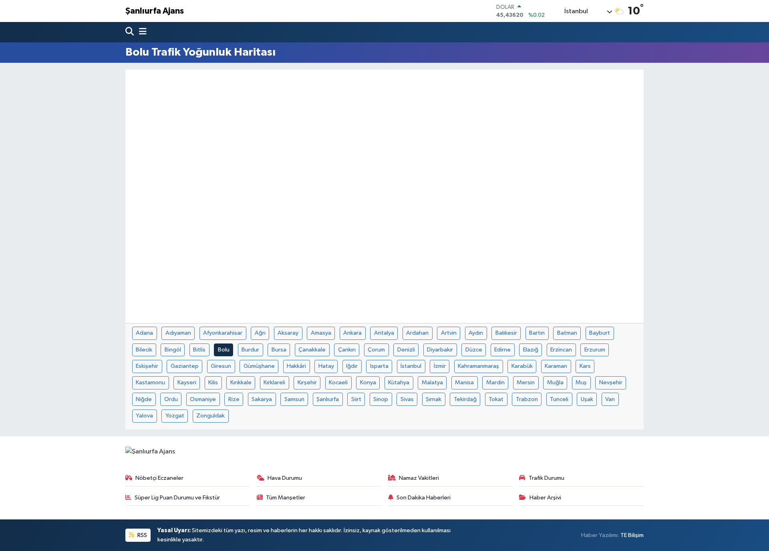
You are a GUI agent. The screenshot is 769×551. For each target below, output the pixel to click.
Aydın (476, 333)
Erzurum (594, 350)
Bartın (537, 333)
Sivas (407, 399)
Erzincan (561, 350)
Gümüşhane (259, 366)
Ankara (352, 333)
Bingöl (173, 350)
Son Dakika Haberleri (424, 498)
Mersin (526, 382)
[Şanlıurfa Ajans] (150, 451)
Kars (585, 366)
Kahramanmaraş (478, 366)
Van (610, 399)
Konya (368, 382)
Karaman (556, 366)
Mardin (495, 382)
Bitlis (199, 350)
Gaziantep (185, 366)
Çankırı (347, 350)
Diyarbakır (440, 350)
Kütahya (398, 382)
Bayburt (599, 333)
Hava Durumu (285, 478)
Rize (234, 399)
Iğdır (352, 366)
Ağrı (260, 333)
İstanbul (411, 366)
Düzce (473, 350)
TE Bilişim (632, 535)
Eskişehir (147, 366)
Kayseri (186, 382)
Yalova (144, 416)
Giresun (221, 366)
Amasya (321, 333)
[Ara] (130, 32)
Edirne (502, 350)
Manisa (464, 382)
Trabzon (527, 399)
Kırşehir (307, 382)
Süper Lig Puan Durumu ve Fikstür (177, 498)
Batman (567, 333)
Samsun (294, 399)
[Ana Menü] (141, 32)
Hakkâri (296, 366)
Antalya (384, 333)
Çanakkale (312, 350)
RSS (141, 535)
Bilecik (144, 350)
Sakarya (262, 399)
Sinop (380, 399)
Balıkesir (506, 333)
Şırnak (433, 399)
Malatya (432, 382)
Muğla (555, 382)
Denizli (406, 350)
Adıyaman (178, 333)
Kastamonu (150, 382)
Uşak (587, 399)
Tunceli (559, 399)
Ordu (171, 399)
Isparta (379, 366)
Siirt (356, 399)
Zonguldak (210, 416)
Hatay (326, 366)
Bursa (279, 350)
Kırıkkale (241, 382)
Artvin (449, 333)
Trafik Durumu (546, 478)
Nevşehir (610, 382)
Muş (581, 382)
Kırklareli (274, 382)
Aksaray (288, 333)
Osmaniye (203, 399)
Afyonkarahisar (222, 333)
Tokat (496, 399)
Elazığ (530, 350)
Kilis (213, 382)
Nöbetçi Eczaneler (159, 478)
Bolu (223, 350)
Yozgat (174, 416)
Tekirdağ (465, 399)
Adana (144, 333)
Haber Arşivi (545, 498)
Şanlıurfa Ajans (154, 11)
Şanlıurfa (327, 399)
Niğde (144, 399)
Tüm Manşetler (285, 498)
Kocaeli (338, 382)
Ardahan (417, 333)
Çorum (376, 350)
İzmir (440, 366)
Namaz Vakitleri (419, 478)
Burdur (250, 350)
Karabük (522, 366)
